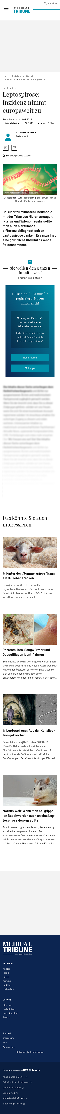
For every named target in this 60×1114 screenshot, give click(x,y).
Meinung (7, 980)
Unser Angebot (10, 1013)
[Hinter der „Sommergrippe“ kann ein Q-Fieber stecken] (30, 552)
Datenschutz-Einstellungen (30, 1051)
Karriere (7, 1017)
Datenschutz (9, 1047)
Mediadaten (8, 1009)
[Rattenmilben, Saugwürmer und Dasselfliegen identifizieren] (30, 629)
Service (7, 999)
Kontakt (7, 1033)
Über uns (7, 1005)
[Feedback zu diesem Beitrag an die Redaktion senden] (14, 148)
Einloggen (30, 368)
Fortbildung (8, 988)
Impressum (8, 1037)
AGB (5, 1042)
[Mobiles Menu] (6, 9)
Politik (6, 976)
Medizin (6, 968)
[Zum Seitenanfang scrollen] (54, 1108)
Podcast (7, 984)
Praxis (6, 972)
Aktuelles (8, 963)
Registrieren (30, 357)
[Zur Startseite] (22, 9)
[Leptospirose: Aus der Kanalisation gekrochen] (30, 709)
